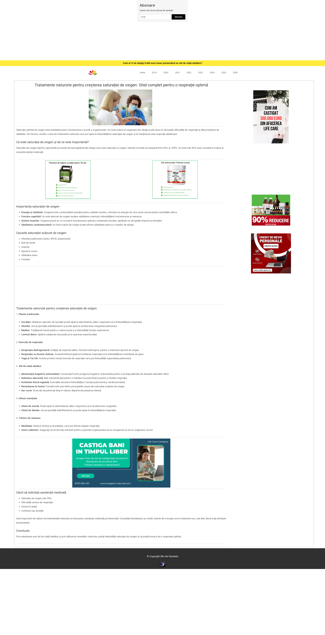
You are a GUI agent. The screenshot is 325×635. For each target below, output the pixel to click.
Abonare (178, 17)
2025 (224, 72)
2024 (212, 72)
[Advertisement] (162, 41)
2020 (166, 72)
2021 (177, 72)
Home (142, 72)
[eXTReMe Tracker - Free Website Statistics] (162, 564)
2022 (189, 72)
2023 (200, 72)
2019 (154, 72)
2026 (235, 72)
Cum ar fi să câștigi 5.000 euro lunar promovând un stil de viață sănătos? (162, 63)
